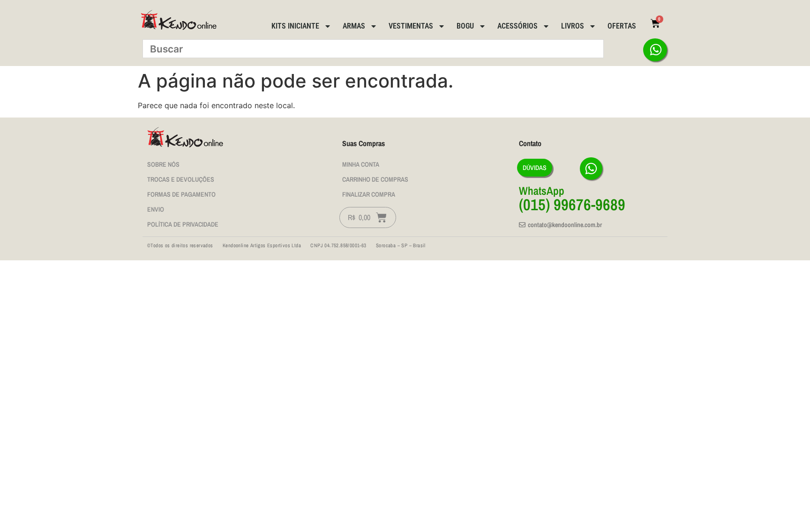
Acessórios (517, 26)
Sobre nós (163, 164)
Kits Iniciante (295, 26)
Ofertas (622, 26)
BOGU (465, 26)
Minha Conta (360, 164)
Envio (155, 209)
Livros (572, 26)
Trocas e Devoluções (180, 179)
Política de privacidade (182, 224)
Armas (354, 26)
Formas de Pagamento (181, 194)
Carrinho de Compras (375, 179)
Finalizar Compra (368, 194)
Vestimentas (411, 26)
